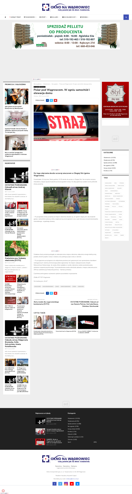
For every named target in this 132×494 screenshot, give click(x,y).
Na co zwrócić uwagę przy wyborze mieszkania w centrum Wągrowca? (16, 154)
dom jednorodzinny (48, 286)
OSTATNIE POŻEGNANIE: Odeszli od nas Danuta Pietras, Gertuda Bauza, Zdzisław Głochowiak (84, 304)
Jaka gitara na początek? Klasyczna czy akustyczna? (14, 107)
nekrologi (107, 196)
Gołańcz (119, 188)
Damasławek (108, 183)
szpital (117, 222)
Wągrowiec (108, 232)
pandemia (107, 204)
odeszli (118, 198)
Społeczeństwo (108, 163)
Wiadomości (30, 17)
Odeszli (70, 434)
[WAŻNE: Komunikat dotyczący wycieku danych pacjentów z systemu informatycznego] (10, 278)
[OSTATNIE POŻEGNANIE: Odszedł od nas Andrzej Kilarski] (16, 175)
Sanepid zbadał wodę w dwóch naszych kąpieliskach (9, 213)
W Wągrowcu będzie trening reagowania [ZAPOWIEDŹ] (21, 370)
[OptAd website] (82, 212)
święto (107, 238)
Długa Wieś (37, 286)
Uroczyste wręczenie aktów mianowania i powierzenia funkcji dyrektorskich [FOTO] (22, 233)
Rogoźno (107, 219)
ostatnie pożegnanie (110, 201)
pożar (74, 286)
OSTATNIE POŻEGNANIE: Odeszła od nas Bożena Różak (9, 387)
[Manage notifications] (3, 490)
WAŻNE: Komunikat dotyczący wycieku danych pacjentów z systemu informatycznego (10, 289)
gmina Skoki (121, 185)
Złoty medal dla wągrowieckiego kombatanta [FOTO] (46, 303)
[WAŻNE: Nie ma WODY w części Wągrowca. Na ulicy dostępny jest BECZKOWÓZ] (22, 379)
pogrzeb (107, 206)
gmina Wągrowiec (65, 286)
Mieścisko (117, 193)
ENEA (115, 183)
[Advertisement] (66, 64)
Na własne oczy (70, 17)
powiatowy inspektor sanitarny (113, 211)
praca (106, 217)
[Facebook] (54, 484)
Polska (120, 206)
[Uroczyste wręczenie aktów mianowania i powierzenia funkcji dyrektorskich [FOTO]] (22, 222)
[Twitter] (60, 484)
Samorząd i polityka (73, 437)
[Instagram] (66, 484)
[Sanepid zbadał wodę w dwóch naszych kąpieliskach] (10, 205)
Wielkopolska (118, 224)
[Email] (77, 484)
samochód (81, 286)
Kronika (85, 17)
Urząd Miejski (108, 224)
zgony (116, 235)
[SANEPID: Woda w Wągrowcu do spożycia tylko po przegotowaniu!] (22, 205)
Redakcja (36, 96)
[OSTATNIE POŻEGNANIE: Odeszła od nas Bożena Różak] (10, 379)
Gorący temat (16, 17)
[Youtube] (72, 484)
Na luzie (55, 17)
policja (114, 206)
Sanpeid (114, 219)
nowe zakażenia (109, 198)
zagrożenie (117, 232)
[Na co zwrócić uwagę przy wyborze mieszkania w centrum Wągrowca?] (16, 142)
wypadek (107, 230)
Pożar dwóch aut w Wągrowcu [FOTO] (66, 331)
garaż (57, 286)
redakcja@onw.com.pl (72, 479)
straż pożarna (109, 222)
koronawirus (114, 191)
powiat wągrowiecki (110, 214)
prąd (120, 217)
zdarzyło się (108, 235)
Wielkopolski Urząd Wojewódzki (113, 227)
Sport (43, 17)
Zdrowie (70, 439)
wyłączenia (115, 230)
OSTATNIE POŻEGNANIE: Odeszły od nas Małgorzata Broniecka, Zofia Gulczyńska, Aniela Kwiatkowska (16, 342)
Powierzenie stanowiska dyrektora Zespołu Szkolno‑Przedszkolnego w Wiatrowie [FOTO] (43, 333)
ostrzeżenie (122, 201)
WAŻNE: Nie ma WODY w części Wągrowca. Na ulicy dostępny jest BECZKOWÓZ (22, 388)
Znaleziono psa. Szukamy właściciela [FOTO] (15, 259)
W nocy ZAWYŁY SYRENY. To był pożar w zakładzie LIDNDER (88, 332)
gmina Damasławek (110, 185)
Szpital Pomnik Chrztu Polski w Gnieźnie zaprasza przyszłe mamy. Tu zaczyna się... (16, 130)
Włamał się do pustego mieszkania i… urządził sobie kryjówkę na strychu (21, 288)
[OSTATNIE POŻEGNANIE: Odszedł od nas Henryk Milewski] (10, 222)
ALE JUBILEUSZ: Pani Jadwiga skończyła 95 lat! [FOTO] (10, 370)
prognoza (113, 217)
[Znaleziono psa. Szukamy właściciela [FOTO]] (16, 248)
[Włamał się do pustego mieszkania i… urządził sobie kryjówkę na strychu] (22, 278)
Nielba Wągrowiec (118, 196)
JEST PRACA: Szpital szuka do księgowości (10, 307)
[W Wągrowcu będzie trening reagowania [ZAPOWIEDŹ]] (22, 362)
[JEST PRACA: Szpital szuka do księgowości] (10, 300)
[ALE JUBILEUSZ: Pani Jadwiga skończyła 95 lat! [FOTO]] (10, 362)
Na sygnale (36, 86)
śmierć (122, 235)
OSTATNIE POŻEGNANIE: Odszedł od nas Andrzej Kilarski (16, 187)
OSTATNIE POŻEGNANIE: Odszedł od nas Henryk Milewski (10, 230)
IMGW (106, 191)
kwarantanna (108, 193)
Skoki (120, 219)
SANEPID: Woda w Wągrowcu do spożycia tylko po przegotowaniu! (22, 213)
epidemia (122, 183)
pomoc (106, 209)
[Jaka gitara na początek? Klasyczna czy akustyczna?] (16, 96)
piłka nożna (116, 204)
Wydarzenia (107, 160)
